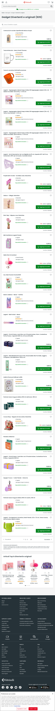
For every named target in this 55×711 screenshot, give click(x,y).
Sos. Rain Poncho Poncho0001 (12, 275)
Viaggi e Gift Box (41, 667)
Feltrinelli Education (42, 627)
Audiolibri (4, 657)
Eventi (3, 602)
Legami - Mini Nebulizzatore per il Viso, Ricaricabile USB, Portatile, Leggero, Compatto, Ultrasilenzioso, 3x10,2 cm (25, 356)
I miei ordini (4, 623)
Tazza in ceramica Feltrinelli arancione (14, 70)
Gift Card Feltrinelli (24, 604)
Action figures (5, 673)
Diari (21, 665)
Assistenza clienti (5, 627)
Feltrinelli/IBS (19, 52)
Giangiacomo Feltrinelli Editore (44, 623)
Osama (18, 399)
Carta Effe (22, 600)
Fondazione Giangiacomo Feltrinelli (45, 625)
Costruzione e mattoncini (7, 665)
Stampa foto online (24, 614)
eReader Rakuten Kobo (42, 671)
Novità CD (22, 649)
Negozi (3, 600)
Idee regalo (40, 663)
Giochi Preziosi (19, 257)
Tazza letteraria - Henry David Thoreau (14, 50)
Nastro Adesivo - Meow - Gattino (13, 295)
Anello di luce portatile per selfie (12, 377)
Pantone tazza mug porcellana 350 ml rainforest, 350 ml (20, 397)
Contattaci (4, 629)
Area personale (5, 621)
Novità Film (40, 649)
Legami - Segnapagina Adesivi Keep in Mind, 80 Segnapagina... (21, 576)
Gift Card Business (42, 604)
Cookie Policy (17, 706)
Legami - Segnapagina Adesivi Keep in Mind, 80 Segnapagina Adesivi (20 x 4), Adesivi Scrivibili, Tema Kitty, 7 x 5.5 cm (26, 90)
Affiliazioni (40, 602)
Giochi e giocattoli (6, 663)
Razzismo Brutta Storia (42, 629)
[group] (27, 9)
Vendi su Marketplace (42, 606)
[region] (27, 701)
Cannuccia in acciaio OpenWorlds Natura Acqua (17, 30)
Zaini (21, 667)
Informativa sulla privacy (25, 625)
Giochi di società (5, 669)
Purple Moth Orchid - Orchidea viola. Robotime (17, 176)
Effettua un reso (5, 625)
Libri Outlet (4, 649)
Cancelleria (22, 669)
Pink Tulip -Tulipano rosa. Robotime (13, 215)
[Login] (6, 2)
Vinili (21, 653)
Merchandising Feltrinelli (43, 665)
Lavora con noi (5, 604)
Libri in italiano (5, 647)
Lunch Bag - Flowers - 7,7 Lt (47, 576)
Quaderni (22, 673)
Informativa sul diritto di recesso (27, 623)
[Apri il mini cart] (52, 2)
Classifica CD (23, 651)
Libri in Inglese (5, 651)
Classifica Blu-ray (42, 653)
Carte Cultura (23, 606)
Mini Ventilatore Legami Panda (12, 235)
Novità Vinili (22, 655)
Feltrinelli (18, 72)
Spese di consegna (6, 631)
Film (38, 647)
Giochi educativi (5, 667)
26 (31, 539)
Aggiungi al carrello (44, 42)
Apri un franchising (42, 600)
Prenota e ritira (23, 602)
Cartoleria (22, 663)
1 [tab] (25, 585)
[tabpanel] (8, 571)
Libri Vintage (4, 653)
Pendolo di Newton (8, 436)
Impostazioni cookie (21, 708)
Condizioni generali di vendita (26, 621)
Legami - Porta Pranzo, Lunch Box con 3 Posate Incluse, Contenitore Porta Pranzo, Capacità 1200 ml (25, 457)
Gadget (39, 669)
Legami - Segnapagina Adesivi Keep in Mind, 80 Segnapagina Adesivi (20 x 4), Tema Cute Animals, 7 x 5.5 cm (26, 112)
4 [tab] (29, 585)
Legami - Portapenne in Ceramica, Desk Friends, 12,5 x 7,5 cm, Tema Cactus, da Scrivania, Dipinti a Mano (25, 518)
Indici (21, 612)
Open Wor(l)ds (19, 33)
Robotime (18, 178)
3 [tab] (28, 585)
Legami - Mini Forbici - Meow (11, 314)
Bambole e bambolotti (7, 671)
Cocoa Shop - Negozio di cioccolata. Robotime (17, 417)
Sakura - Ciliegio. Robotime (11, 195)
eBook (3, 655)
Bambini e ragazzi (41, 657)
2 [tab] (26, 585)
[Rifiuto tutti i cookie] (52, 693)
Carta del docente (24, 608)
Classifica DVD (41, 651)
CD (20, 647)
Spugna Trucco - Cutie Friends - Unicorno (15, 478)
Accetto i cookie (33, 708)
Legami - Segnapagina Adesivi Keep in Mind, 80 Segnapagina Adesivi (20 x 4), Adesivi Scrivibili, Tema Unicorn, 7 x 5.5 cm (26, 133)
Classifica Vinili (23, 657)
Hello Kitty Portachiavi (9, 255)
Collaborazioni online (42, 608)
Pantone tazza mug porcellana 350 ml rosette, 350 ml (19, 498)
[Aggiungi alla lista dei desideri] (50, 30)
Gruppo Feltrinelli (41, 621)
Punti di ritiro (22, 610)
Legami (18, 94)
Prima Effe (40, 610)
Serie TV (39, 655)
